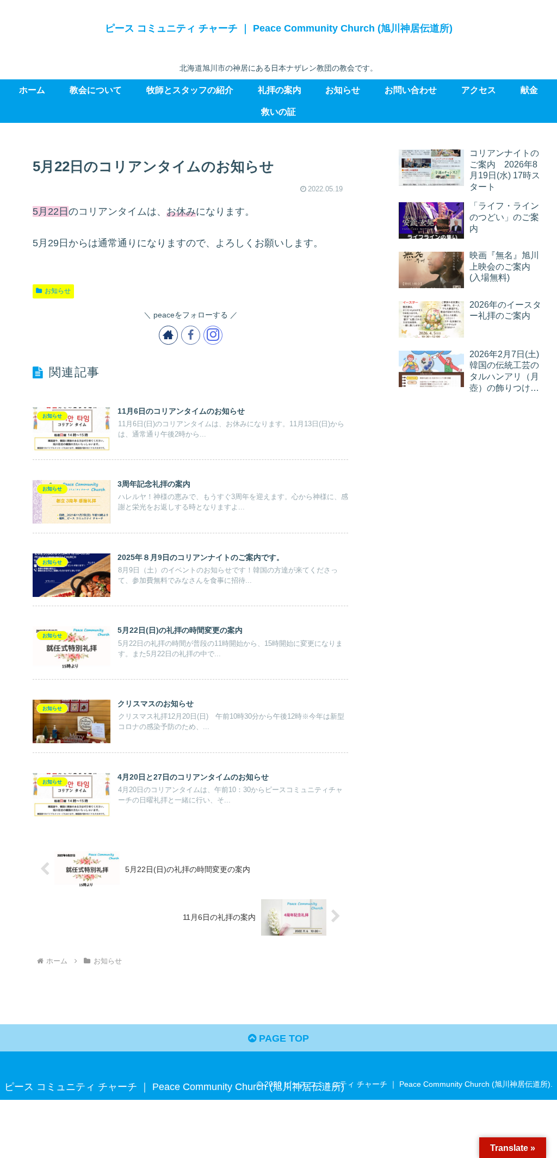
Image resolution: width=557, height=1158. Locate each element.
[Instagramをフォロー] (212, 335)
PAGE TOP (282, 1038)
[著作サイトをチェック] (168, 335)
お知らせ (58, 291)
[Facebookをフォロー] (190, 335)
